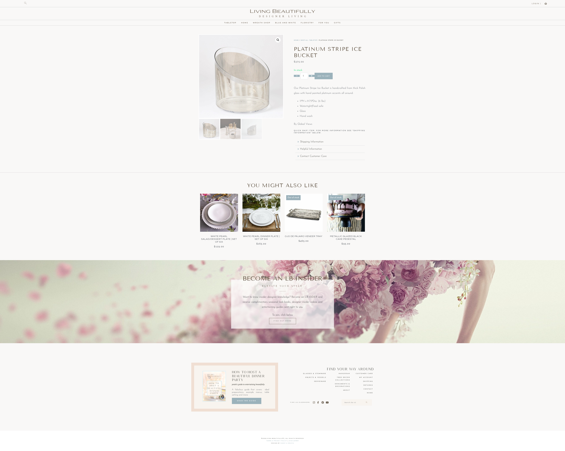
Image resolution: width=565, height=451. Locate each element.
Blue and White (285, 23)
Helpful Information (311, 149)
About (346, 390)
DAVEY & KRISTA (287, 443)
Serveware (320, 381)
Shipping (368, 381)
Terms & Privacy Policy (276, 440)
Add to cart (324, 76)
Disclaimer (294, 440)
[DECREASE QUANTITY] (297, 76)
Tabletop (230, 23)
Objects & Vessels (315, 377)
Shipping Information (311, 142)
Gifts (337, 23)
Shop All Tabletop (309, 40)
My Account (366, 377)
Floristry (307, 23)
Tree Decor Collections (342, 379)
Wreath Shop (261, 23)
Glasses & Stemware (314, 373)
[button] (278, 40)
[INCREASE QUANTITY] (312, 76)
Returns (368, 385)
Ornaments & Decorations (342, 385)
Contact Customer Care (313, 156)
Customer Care (364, 373)
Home (244, 23)
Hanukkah (344, 373)
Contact (368, 389)
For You (324, 23)
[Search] (366, 402)
